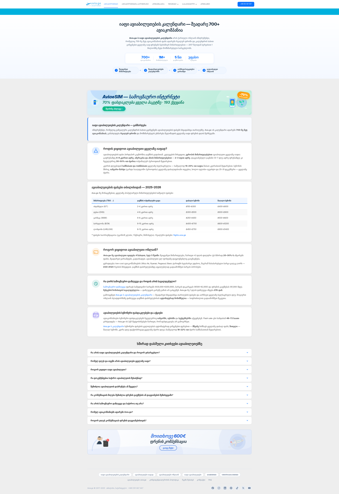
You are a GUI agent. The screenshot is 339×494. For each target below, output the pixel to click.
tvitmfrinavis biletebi (230, 475)
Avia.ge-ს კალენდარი (113, 326)
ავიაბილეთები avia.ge (136, 480)
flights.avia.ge (179, 235)
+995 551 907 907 (246, 4)
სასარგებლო (188, 4)
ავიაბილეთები (111, 4)
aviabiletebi (211, 475)
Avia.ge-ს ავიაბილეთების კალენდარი (134, 295)
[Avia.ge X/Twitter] (243, 488)
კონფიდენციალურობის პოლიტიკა (164, 480)
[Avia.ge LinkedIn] (225, 488)
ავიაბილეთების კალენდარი (135, 4)
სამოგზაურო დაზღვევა (114, 287)
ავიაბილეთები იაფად (144, 475)
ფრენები (172, 4)
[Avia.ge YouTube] (249, 488)
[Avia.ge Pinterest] (231, 488)
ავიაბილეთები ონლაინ (169, 475)
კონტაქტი (205, 4)
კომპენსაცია (158, 4)
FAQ (210, 480)
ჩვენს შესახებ (188, 480)
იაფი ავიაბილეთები (192, 475)
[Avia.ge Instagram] (219, 488)
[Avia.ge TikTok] (237, 488)
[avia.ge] (93, 4)
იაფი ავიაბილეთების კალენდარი (115, 475)
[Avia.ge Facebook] (213, 488)
